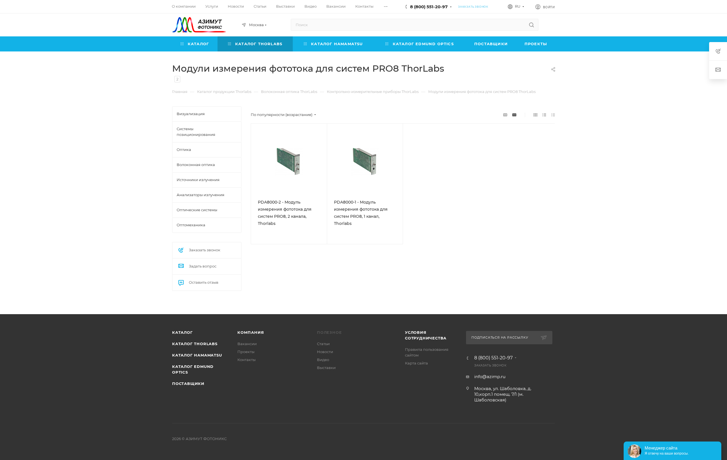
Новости (325, 351)
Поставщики (188, 383)
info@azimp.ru (489, 376)
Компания (250, 332)
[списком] (544, 114)
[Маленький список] (505, 114)
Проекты (245, 351)
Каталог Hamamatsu (197, 355)
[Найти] (531, 25)
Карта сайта (416, 363)
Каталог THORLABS (195, 343)
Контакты (246, 359)
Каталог (182, 332)
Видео (323, 359)
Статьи (323, 343)
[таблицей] (553, 114)
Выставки (326, 367)
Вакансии (247, 343)
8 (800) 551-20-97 (429, 6)
